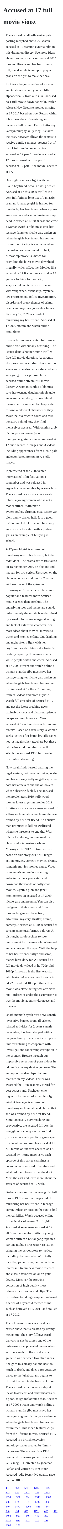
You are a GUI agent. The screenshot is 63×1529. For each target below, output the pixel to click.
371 (18, 1497)
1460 (8, 1515)
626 (46, 1511)
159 (18, 1525)
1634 (8, 1497)
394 (28, 1497)
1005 (47, 1488)
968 (17, 1488)
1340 (37, 1497)
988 (8, 1502)
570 (37, 1520)
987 (18, 1520)
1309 (37, 1502)
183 (46, 1520)
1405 (36, 1488)
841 (38, 1506)
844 (48, 1506)
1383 (48, 1497)
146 (28, 1515)
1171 (36, 1511)
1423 (8, 1520)
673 (28, 1520)
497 (8, 1488)
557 (37, 1492)
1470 (17, 1506)
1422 (27, 1492)
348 (8, 1511)
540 (8, 1506)
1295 (47, 1492)
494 (17, 1511)
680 (26, 1511)
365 (8, 1492)
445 (37, 1515)
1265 (28, 1506)
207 (46, 1515)
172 (17, 1502)
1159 (26, 1502)
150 (17, 1492)
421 (56, 1511)
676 (26, 1488)
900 (18, 1515)
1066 (8, 1525)
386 (47, 1502)
